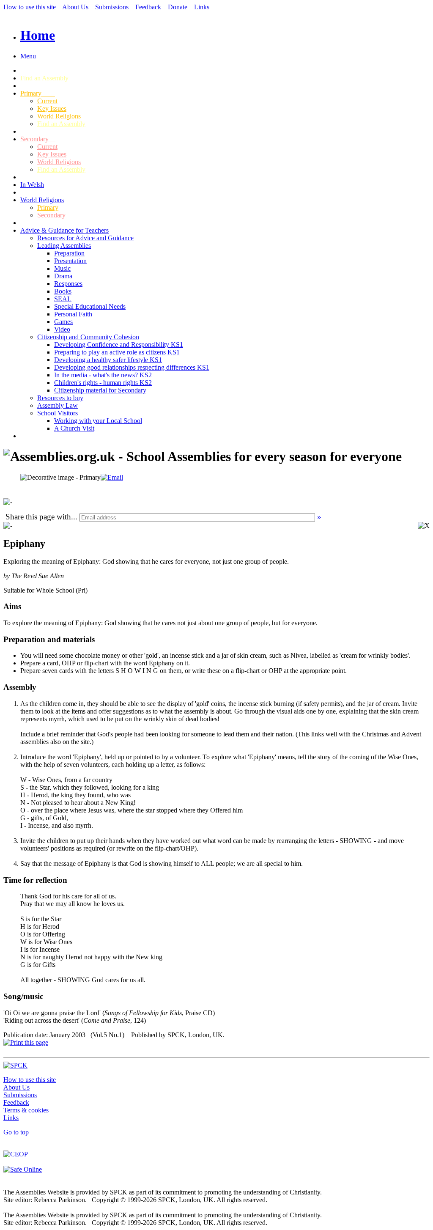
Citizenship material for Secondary (100, 390)
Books (62, 291)
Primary (37, 93)
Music (62, 268)
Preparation (69, 253)
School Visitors (57, 413)
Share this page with (38, 516)
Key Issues (51, 108)
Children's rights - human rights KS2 (103, 382)
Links (201, 7)
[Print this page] (25, 1042)
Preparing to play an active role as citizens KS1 (117, 352)
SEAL (62, 298)
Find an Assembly (47, 78)
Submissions (112, 7)
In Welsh (32, 184)
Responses (68, 283)
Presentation (70, 260)
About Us (75, 7)
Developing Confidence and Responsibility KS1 (118, 344)
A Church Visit (74, 428)
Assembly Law (57, 405)
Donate (177, 7)
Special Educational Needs (90, 306)
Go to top (16, 1132)
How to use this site (29, 7)
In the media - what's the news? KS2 (103, 375)
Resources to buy (60, 397)
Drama (63, 276)
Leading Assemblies (64, 245)
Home (37, 35)
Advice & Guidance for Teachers (64, 230)
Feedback (148, 7)
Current (47, 100)
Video (62, 329)
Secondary (37, 139)
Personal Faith (73, 314)
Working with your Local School (98, 420)
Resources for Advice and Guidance (85, 238)
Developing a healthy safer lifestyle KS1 (108, 359)
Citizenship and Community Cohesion (88, 336)
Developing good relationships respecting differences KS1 (131, 367)
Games (63, 321)
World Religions (59, 116)
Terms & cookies (26, 1110)
